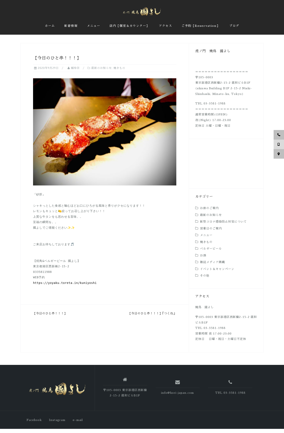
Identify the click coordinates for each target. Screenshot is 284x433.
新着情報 (71, 25)
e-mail (78, 419)
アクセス (165, 25)
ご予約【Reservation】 (201, 25)
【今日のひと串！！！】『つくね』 (152, 313)
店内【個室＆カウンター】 (129, 25)
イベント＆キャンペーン (217, 268)
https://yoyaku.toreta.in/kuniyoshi (65, 283)
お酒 (203, 255)
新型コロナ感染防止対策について (223, 221)
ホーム (50, 25)
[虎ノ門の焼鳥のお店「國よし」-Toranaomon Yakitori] (57, 389)
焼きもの (119, 68)
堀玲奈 (75, 68)
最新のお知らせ (101, 68)
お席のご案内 (209, 208)
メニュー (93, 25)
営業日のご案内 (211, 228)
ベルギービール (211, 248)
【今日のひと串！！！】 (50, 313)
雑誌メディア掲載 (212, 262)
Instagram (57, 419)
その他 (204, 275)
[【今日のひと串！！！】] (104, 131)
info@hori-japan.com (177, 392)
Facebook (34, 419)
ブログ (234, 25)
